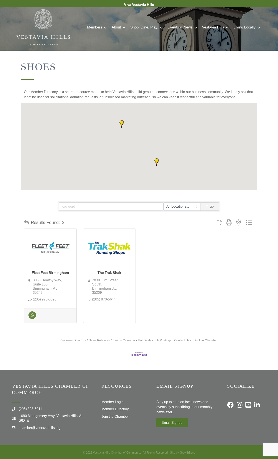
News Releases (99, 340)
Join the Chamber (115, 416)
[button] (121, 124)
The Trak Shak (109, 273)
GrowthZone (187, 452)
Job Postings (163, 340)
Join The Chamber (205, 340)
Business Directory (73, 340)
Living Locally (244, 27)
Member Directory (115, 409)
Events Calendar (124, 340)
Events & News (180, 27)
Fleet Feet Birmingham (50, 273)
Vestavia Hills (213, 27)
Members (94, 27)
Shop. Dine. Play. (144, 27)
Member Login (112, 402)
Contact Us (181, 340)
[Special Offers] (32, 318)
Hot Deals (144, 340)
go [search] (212, 206)
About (116, 27)
